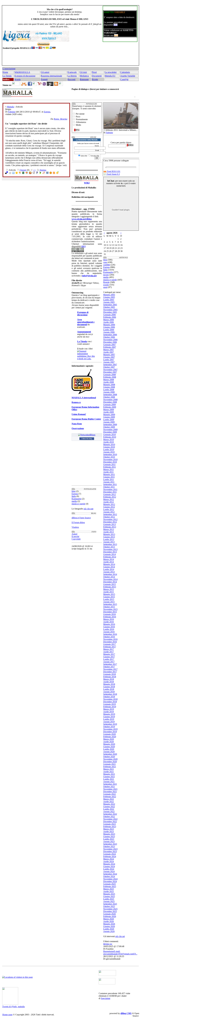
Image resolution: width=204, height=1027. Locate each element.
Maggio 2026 (109, 924)
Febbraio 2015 (109, 587)
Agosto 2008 (109, 392)
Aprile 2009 (108, 412)
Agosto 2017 (109, 662)
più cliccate (88, 509)
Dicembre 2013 (110, 552)
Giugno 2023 (109, 836)
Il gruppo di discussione (25, 76)
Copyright (76, 539)
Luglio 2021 (108, 779)
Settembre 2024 (110, 874)
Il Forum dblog (78, 522)
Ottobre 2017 (109, 667)
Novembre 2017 (110, 669)
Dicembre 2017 (110, 672)
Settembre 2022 (110, 814)
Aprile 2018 (108, 682)
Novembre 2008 (110, 399)
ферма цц (107, 944)
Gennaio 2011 (109, 464)
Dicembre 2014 (110, 582)
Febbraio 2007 (109, 347)
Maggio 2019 (109, 714)
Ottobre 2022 (109, 816)
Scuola (18, 79)
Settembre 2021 (110, 784)
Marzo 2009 (108, 409)
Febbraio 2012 (109, 497)
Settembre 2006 (110, 334)
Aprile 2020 (108, 741)
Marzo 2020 (108, 739)
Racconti (71, 79)
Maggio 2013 (109, 534)
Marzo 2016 (108, 619)
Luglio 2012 (108, 509)
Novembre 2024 (110, 879)
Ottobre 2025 (109, 906)
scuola (106, 285)
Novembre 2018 (110, 699)
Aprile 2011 (108, 472)
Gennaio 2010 (109, 434)
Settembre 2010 (110, 454)
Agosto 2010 (109, 452)
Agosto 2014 (109, 572)
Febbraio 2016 (109, 617)
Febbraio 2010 (109, 437)
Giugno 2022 (109, 806)
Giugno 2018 (109, 686)
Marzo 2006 (108, 319)
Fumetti (44, 79)
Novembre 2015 (110, 609)
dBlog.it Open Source (81, 518)
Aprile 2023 (108, 831)
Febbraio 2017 (109, 647)
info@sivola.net (89, 276)
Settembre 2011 (110, 484)
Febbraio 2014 (109, 557)
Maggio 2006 (109, 324)
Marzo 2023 (108, 829)
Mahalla (10, 107)
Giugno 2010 (109, 447)
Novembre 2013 (110, 549)
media (74, 501)
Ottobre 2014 (109, 577)
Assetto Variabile (127, 76)
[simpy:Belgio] (20, 173)
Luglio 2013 (108, 539)
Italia (74, 496)
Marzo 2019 (108, 709)
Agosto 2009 (109, 422)
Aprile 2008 (108, 382)
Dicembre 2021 (110, 791)
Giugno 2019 (109, 716)
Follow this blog (87, 438)
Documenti (97, 76)
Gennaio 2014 (109, 554)
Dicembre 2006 (110, 342)
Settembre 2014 (110, 574)
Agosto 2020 (109, 751)
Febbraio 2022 (109, 796)
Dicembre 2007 (110, 372)
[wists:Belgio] (17, 173)
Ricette (95, 79)
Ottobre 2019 (109, 726)
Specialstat (105, 998)
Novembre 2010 (110, 459)
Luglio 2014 (108, 569)
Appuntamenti (84, 332)
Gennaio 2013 (109, 524)
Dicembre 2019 (110, 731)
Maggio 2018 (109, 684)
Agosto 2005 (109, 302)
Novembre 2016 (110, 639)
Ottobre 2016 (109, 637)
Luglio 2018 (108, 689)
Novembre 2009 (110, 429)
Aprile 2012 (108, 502)
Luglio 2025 (108, 899)
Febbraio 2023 (109, 826)
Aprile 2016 (108, 622)
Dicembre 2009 (110, 432)
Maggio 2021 (109, 774)
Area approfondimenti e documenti (86, 322)
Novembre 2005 (110, 309)
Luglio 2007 (108, 359)
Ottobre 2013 (109, 547)
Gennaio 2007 (109, 344)
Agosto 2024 (109, 871)
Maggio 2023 (109, 834)
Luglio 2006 (108, 329)
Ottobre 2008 (109, 397)
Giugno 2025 (109, 896)
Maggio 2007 (109, 354)
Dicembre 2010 (110, 462)
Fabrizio (11, 112)
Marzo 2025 (108, 889)
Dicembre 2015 (110, 612)
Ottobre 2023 (109, 846)
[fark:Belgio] (37, 173)
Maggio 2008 (109, 384)
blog (73, 491)
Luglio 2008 (108, 389)
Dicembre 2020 (110, 761)
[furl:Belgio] (30, 173)
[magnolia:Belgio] (51, 173)
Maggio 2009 (109, 414)
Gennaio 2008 (109, 374)
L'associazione (9, 68)
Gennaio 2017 (109, 644)
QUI (116, 25)
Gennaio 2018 (109, 674)
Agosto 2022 (109, 811)
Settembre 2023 (110, 844)
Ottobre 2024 (109, 876)
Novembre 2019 (110, 729)
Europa (47, 112)
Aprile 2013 (108, 532)
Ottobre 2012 (109, 517)
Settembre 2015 (110, 604)
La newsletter (111, 72)
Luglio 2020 (108, 749)
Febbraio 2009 (109, 407)
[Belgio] (54, 173)
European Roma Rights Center (86, 419)
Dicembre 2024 (110, 881)
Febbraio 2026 (109, 916)
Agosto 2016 (109, 632)
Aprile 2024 (108, 861)
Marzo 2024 (108, 859)
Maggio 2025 (109, 894)
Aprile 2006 (108, 322)
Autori (74, 534)
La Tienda (7, 76)
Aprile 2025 (108, 891)
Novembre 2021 (110, 789)
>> (34, 170)
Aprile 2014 (108, 562)
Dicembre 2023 (110, 851)
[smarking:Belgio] (47, 173)
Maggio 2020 (109, 744)
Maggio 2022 (109, 804)
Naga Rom (77, 424)
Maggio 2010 (109, 444)
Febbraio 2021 (109, 766)
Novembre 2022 (110, 819)
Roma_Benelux (60, 119)
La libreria (72, 76)
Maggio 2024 (109, 864)
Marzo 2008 (108, 379)
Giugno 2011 (109, 477)
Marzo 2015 (108, 589)
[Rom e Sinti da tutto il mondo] (107, 983)
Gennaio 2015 (109, 584)
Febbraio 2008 (109, 377)
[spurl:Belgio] (13, 173)
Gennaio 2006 (109, 314)
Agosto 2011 (108, 482)
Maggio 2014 (109, 564)
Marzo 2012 (108, 499)
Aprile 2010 (108, 442)
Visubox (75, 527)
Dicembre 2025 (110, 911)
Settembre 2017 (110, 664)
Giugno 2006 (109, 327)
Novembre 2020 (110, 759)
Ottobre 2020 (109, 756)
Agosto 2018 (109, 691)
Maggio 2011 (109, 474)
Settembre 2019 (110, 724)
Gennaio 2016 (109, 614)
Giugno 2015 (109, 597)
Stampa (42, 170)
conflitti (106, 265)
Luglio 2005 (108, 300)
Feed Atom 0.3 (113, 174)
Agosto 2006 (109, 332)
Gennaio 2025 (109, 884)
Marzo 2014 (108, 559)
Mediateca (84, 76)
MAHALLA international (84, 397)
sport (105, 287)
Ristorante (84, 79)
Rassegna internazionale (51, 76)
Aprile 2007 (108, 352)
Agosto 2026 (109, 931)
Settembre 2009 (110, 424)
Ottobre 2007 (109, 367)
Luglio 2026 (108, 929)
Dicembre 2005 (110, 312)
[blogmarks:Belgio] (40, 173)
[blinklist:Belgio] (27, 173)
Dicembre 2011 (110, 492)
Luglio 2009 (108, 419)
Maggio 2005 (109, 295)
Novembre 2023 (110, 849)
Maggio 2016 (109, 624)
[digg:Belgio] (10, 173)
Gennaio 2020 (109, 734)
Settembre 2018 (110, 694)
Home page (7, 1014)
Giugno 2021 (109, 776)
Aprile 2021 (108, 771)
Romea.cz (76, 402)
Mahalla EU (110, 76)
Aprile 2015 (108, 592)
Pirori (94, 72)
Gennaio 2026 (109, 914)
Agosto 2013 (109, 542)
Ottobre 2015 (109, 607)
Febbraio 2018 (109, 677)
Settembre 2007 (110, 364)
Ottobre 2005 (109, 307)
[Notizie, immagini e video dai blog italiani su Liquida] (107, 975)
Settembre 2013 (110, 544)
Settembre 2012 (110, 514)
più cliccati (120, 936)
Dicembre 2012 (110, 522)
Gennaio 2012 (109, 494)
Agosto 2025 (109, 901)
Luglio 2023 (108, 839)
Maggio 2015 (109, 594)
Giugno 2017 (109, 657)
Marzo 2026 (108, 919)
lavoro (106, 275)
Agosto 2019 (109, 721)
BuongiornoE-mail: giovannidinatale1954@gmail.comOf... (120, 952)
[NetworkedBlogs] (86, 435)
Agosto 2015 (109, 602)
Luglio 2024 (108, 869)
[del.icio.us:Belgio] (6, 173)
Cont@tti (124, 79)
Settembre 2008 (110, 394)
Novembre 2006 (110, 339)
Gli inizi (83, 72)
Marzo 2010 (108, 439)
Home (5, 72)
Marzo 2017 (108, 649)
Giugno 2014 (109, 567)
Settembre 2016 (110, 634)
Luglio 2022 (108, 809)
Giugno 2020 (109, 746)
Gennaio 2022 (109, 794)
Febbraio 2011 (109, 467)
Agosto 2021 (109, 781)
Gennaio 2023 (109, 824)
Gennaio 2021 (109, 764)
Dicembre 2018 (110, 701)
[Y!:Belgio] (44, 173)
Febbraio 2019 (109, 706)
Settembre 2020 (110, 754)
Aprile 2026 (108, 921)
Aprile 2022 (108, 801)
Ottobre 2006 (109, 337)
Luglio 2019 (108, 719)
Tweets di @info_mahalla (13, 1006)
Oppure (22, 170)
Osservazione (78, 428)
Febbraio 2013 (109, 527)
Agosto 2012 (109, 512)
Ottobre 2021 (109, 786)
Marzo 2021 (108, 769)
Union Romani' (79, 414)
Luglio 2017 (108, 659)
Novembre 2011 (110, 489)
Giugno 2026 (109, 926)
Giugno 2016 (109, 627)
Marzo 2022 (108, 799)
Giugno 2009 (109, 417)
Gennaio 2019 (109, 704)
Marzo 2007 (108, 349)
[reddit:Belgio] (33, 173)
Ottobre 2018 (109, 696)
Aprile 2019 (108, 711)
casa (105, 262)
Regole (106, 282)
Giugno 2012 (109, 507)
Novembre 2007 (110, 369)
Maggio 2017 (109, 654)
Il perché (75, 536)
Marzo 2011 (108, 469)
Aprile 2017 (108, 652)
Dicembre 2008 (110, 402)
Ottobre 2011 (109, 487)
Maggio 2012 (109, 504)
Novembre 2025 (110, 909)
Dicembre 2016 (110, 642)
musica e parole (78, 504)
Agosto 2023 (109, 841)
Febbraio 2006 (109, 317)
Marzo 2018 (108, 679)
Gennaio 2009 (109, 404)
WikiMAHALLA (22, 72)
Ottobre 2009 (109, 427)
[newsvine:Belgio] (23, 173)
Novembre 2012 (110, 519)
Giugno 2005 (109, 297)
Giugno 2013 (109, 537)
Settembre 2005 (110, 304)
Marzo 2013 (108, 529)
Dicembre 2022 (110, 821)
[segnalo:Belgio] (57, 173)
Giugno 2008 (109, 387)
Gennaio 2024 (109, 854)
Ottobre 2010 (109, 457)
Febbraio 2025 (109, 886)
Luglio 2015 (108, 599)
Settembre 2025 (110, 904)
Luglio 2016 (108, 629)
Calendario (125, 72)
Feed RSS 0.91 (113, 171)
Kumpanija (76, 499)
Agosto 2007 (109, 362)
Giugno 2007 (109, 357)
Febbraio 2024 (109, 856)
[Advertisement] (70, 58)
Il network (72, 72)
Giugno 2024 (109, 866)
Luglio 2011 (108, 479)
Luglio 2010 (108, 449)
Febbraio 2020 (109, 736)
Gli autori (45, 72)
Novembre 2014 (110, 579)
